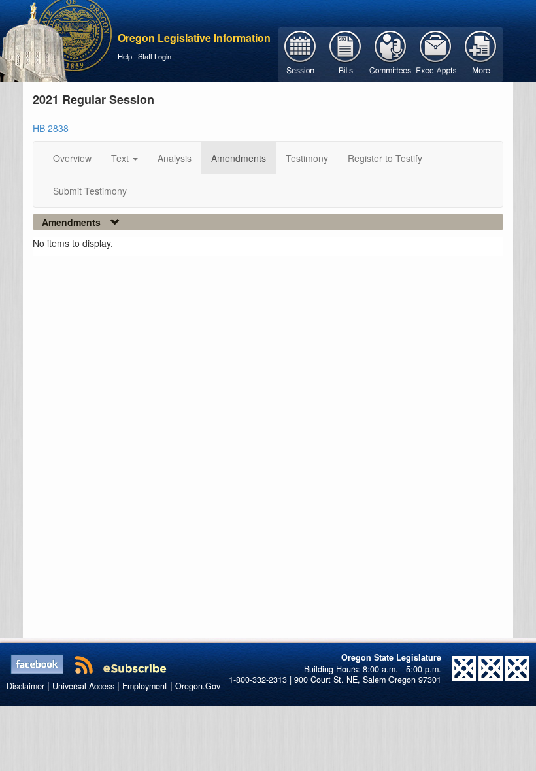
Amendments (238, 158)
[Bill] (345, 53)
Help (125, 56)
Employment (144, 686)
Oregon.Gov (197, 686)
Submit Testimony (90, 190)
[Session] (300, 53)
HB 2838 (51, 128)
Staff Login (154, 56)
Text (121, 158)
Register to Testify (385, 158)
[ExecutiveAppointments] (435, 53)
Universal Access (83, 686)
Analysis (175, 158)
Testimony (307, 158)
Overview (72, 158)
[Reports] (480, 53)
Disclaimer (25, 686)
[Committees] (390, 53)
